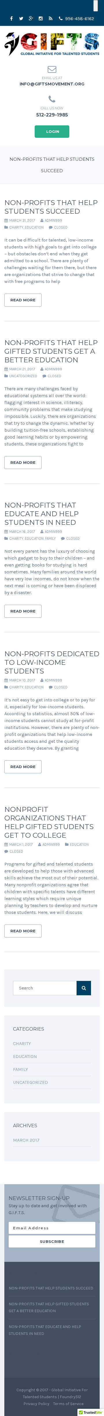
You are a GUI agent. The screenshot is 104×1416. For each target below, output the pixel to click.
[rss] (50, 19)
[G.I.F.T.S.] (52, 43)
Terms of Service (68, 1403)
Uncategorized (23, 376)
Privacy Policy (36, 1403)
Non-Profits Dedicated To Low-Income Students (51, 662)
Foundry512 (70, 1396)
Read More (23, 300)
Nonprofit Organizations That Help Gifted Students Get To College (49, 822)
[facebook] (11, 19)
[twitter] (21, 19)
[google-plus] (31, 19)
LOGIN (52, 131)
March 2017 (26, 1140)
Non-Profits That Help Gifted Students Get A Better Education (51, 351)
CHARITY (16, 227)
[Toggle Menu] (95, 6)
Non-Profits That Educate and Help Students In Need (41, 514)
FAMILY (50, 538)
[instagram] (40, 19)
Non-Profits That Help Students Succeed (51, 206)
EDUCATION (34, 227)
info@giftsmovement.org (52, 84)
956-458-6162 (79, 18)
